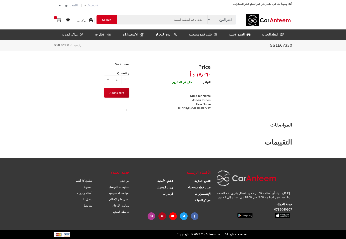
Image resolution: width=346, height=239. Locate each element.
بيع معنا (88, 205)
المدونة (88, 187)
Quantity (123, 73)
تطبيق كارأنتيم (84, 181)
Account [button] (92, 5)
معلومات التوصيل (119, 187)
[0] (59, 20)
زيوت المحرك (164, 34)
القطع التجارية (270, 34)
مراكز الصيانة (70, 34)
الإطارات (100, 34)
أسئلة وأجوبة (84, 193)
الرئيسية (78, 45)
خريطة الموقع (121, 212)
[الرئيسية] (269, 20)
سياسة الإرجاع (121, 205)
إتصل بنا (87, 199)
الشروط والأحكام (119, 199)
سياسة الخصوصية (119, 193)
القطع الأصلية (237, 34)
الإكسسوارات (131, 34)
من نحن (124, 181)
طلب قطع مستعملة (201, 34)
